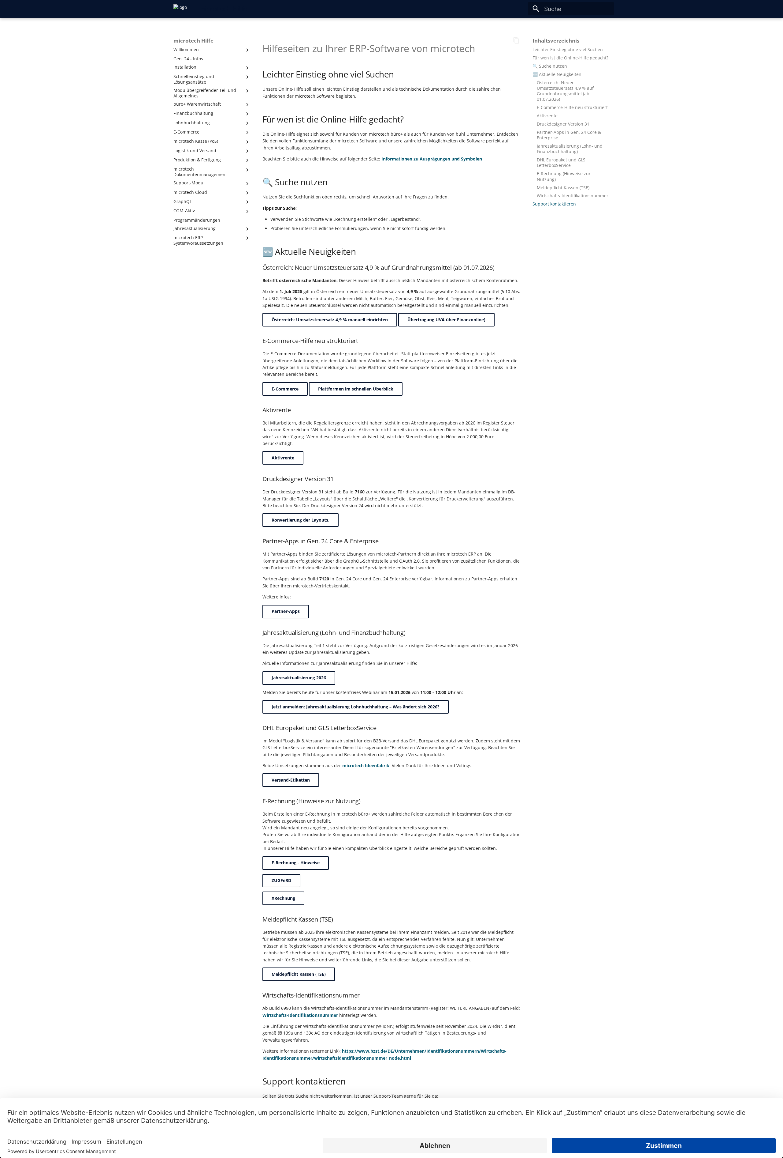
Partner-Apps (286, 611)
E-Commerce (285, 389)
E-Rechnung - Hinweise (296, 863)
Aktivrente (283, 458)
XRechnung (283, 898)
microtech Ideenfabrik (365, 765)
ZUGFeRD (281, 880)
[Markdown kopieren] (516, 40)
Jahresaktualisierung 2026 (299, 678)
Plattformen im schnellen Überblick (355, 389)
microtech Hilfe (193, 40)
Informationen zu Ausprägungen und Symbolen (431, 159)
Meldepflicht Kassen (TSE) (299, 974)
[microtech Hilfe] (180, 9)
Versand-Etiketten (291, 780)
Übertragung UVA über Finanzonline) (446, 320)
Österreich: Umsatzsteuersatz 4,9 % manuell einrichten (330, 320)
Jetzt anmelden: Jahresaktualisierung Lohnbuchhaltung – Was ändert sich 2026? (356, 707)
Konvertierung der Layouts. (300, 520)
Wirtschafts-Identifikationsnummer (300, 1015)
